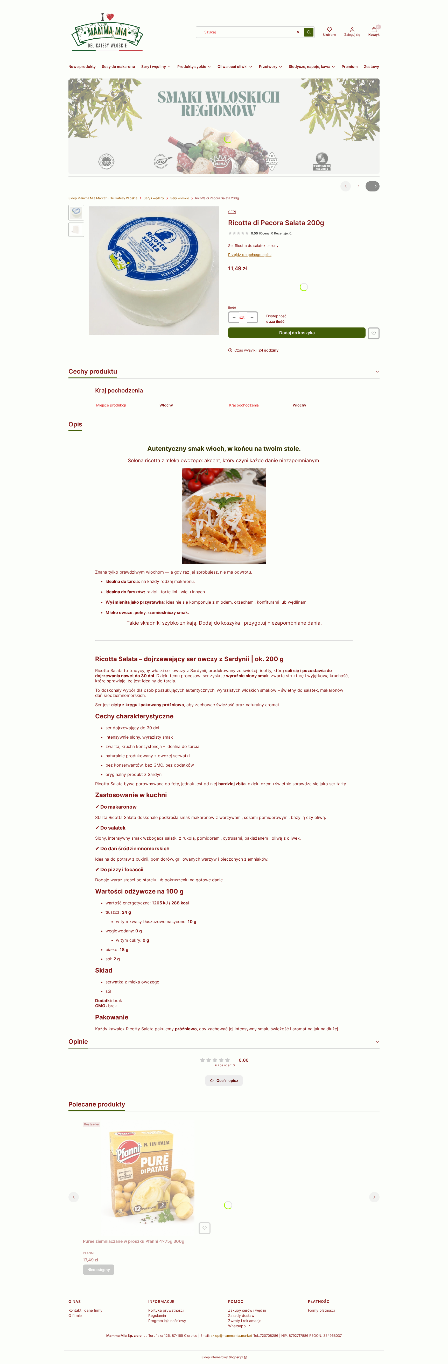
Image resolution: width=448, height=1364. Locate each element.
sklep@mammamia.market (231, 1335)
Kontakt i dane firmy (85, 1310)
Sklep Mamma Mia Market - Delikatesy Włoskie (102, 198)
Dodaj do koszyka (297, 332)
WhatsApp (237, 1326)
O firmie (75, 1315)
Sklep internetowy (222, 1357)
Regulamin (157, 1315)
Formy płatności (321, 1310)
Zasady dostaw (241, 1315)
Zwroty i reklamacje (244, 1320)
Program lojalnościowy (167, 1320)
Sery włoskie (179, 198)
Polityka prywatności (166, 1310)
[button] (308, 32)
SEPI (232, 212)
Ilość (232, 307)
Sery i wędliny (154, 198)
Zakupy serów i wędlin (247, 1310)
